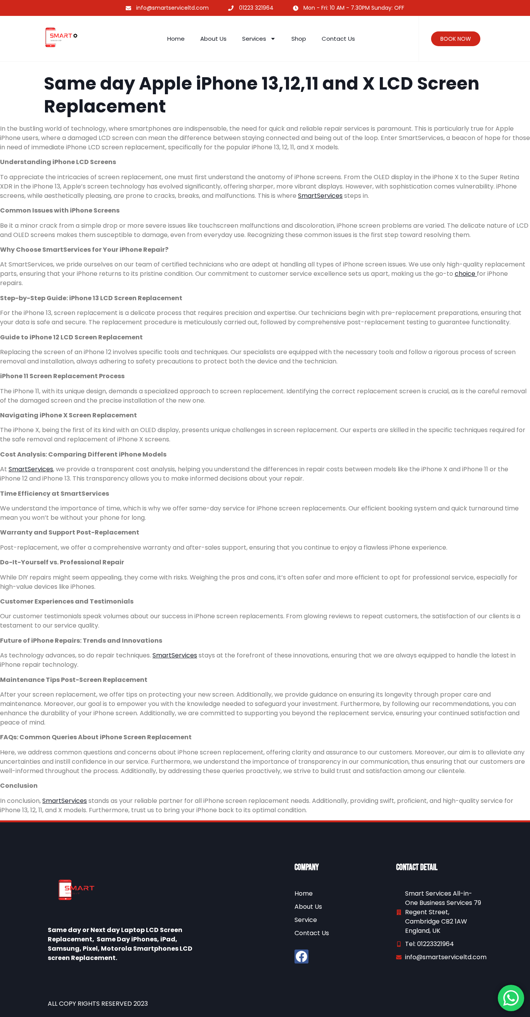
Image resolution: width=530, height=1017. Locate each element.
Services (254, 39)
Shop (298, 39)
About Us (213, 39)
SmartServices (320, 195)
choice (466, 273)
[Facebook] (301, 956)
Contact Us (338, 39)
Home (176, 39)
